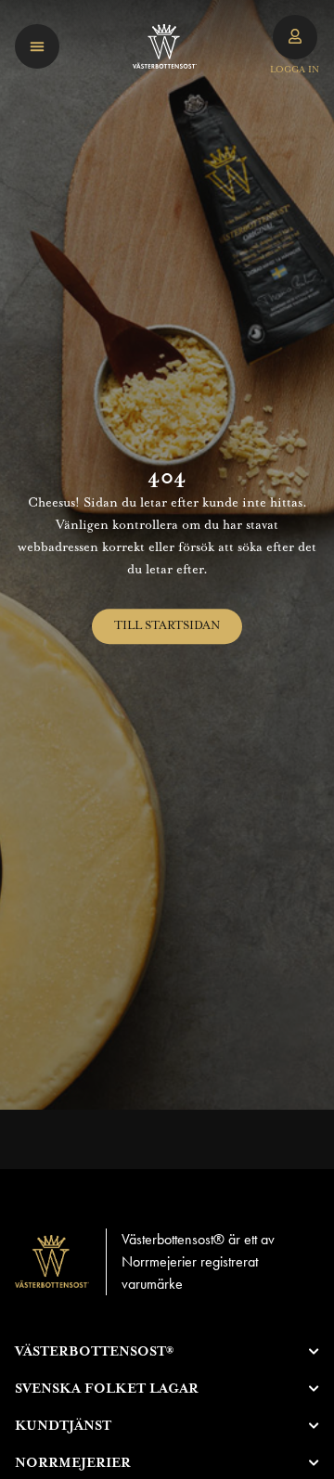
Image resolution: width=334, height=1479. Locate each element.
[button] (37, 46)
